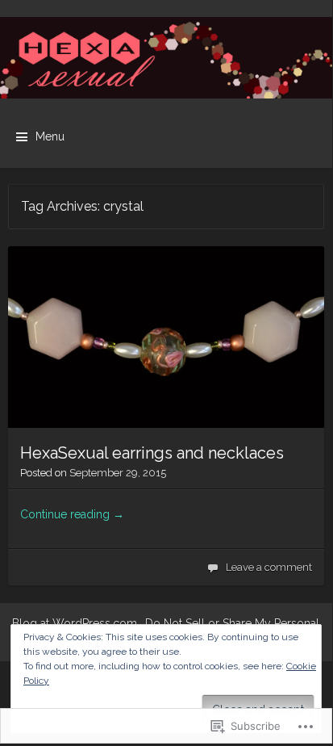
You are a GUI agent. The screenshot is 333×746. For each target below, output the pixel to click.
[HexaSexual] (166, 57)
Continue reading (72, 514)
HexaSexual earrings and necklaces (152, 453)
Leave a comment (269, 567)
